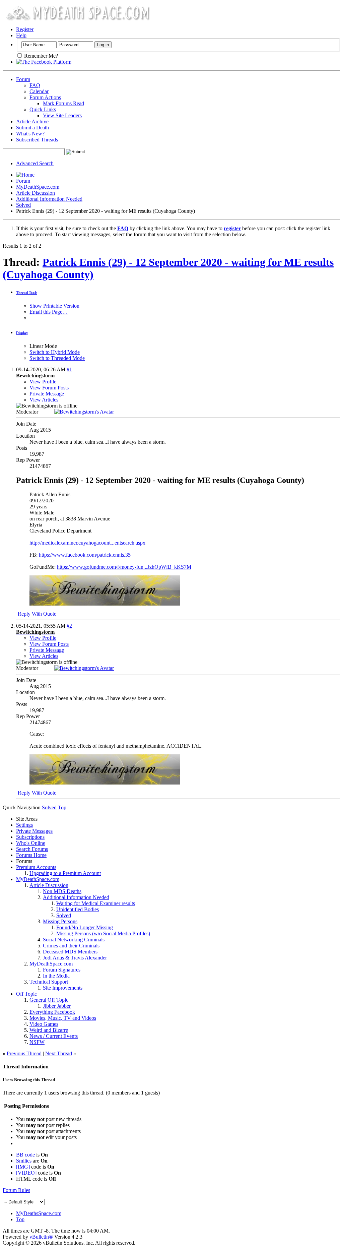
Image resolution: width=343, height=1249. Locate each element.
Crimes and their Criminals (71, 945)
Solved (23, 205)
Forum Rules (16, 1190)
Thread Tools (26, 293)
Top (62, 807)
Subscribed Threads (37, 139)
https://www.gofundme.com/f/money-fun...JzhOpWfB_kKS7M (124, 567)
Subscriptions (30, 837)
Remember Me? (40, 56)
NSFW (37, 1042)
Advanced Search (35, 163)
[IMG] (23, 1167)
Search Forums (32, 849)
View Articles (43, 399)
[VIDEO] (26, 1173)
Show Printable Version (54, 306)
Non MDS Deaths (62, 891)
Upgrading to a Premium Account (65, 873)
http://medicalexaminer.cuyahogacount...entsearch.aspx (87, 543)
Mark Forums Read (63, 103)
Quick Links (42, 109)
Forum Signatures (61, 970)
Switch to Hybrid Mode (54, 352)
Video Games (43, 1024)
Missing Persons (60, 921)
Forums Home (31, 855)
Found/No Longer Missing (84, 927)
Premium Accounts (36, 867)
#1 (69, 369)
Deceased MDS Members (70, 951)
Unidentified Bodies (77, 909)
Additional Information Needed (49, 199)
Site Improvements (62, 988)
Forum (23, 79)
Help (21, 35)
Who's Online (30, 843)
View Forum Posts (49, 387)
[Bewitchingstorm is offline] (84, 412)
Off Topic (26, 994)
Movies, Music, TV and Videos (62, 1018)
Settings (24, 825)
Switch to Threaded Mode (57, 358)
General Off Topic (48, 1000)
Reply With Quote (36, 614)
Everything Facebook (52, 1012)
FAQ (34, 85)
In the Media (56, 976)
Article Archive (32, 121)
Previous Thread (24, 1053)
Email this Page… (48, 312)
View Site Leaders (62, 115)
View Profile (42, 381)
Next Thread (58, 1053)
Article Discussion (35, 193)
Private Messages (34, 831)
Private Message (46, 393)
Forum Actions (45, 97)
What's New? (30, 133)
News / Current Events (53, 1036)
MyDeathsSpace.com (38, 1213)
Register (24, 29)
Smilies (23, 1161)
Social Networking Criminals (74, 939)
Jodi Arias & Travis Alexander (75, 957)
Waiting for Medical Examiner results (95, 903)
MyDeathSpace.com (37, 187)
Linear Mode (43, 346)
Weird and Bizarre (48, 1030)
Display (22, 333)
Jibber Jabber (57, 1006)
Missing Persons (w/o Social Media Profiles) (103, 933)
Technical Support (48, 982)
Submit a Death (32, 127)
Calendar (39, 91)
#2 (69, 626)
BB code (25, 1155)
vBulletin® (41, 1237)
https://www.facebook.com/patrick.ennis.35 (85, 555)
